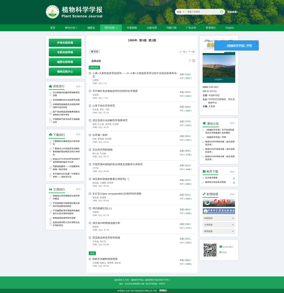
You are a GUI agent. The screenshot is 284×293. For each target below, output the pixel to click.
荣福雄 (101, 139)
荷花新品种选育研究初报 (106, 237)
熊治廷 (95, 183)
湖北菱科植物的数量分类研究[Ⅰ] (110, 179)
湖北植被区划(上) (102, 208)
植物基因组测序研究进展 (64, 218)
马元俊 (103, 153)
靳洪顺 (108, 139)
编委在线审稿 (65, 61)
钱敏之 (103, 263)
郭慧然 (95, 227)
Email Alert (228, 247)
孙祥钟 (110, 183)
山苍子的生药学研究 (103, 105)
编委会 (91, 27)
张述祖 (95, 95)
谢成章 (103, 197)
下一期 (191, 52)
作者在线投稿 (65, 42)
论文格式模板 (211, 177)
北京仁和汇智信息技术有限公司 (139, 291)
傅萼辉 (110, 263)
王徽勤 (103, 183)
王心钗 (101, 124)
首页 (52, 27)
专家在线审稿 (65, 52)
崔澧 (94, 124)
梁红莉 (118, 263)
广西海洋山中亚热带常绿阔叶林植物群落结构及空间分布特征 (66, 151)
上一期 (182, 52)
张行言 (103, 241)
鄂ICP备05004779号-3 (160, 280)
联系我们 (211, 27)
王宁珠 (95, 168)
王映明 (95, 212)
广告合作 (191, 27)
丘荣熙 (95, 80)
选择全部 (96, 61)
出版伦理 (152, 27)
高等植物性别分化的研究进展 (66, 100)
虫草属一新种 (100, 135)
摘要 (182, 74)
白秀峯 (116, 124)
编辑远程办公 (65, 71)
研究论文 (94, 67)
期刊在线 (110, 27)
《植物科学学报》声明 (215, 137)
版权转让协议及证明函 (215, 182)
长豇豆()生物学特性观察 (116, 193)
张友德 (95, 197)
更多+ (78, 86)
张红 (102, 109)
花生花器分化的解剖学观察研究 (110, 120)
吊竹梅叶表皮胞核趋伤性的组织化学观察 (115, 91)
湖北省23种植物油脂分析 (106, 223)
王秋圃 (95, 263)
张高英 (108, 124)
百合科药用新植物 (102, 149)
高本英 (95, 109)
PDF (182, 78)
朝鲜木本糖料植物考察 (105, 259)
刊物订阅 (171, 27)
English (230, 27)
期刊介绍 (70, 27)
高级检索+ (232, 12)
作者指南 (132, 27)
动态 (92, 253)
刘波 (94, 139)
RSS (224, 252)
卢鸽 (107, 109)
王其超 (95, 241)
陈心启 (95, 153)
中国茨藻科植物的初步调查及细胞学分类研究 (117, 164)
